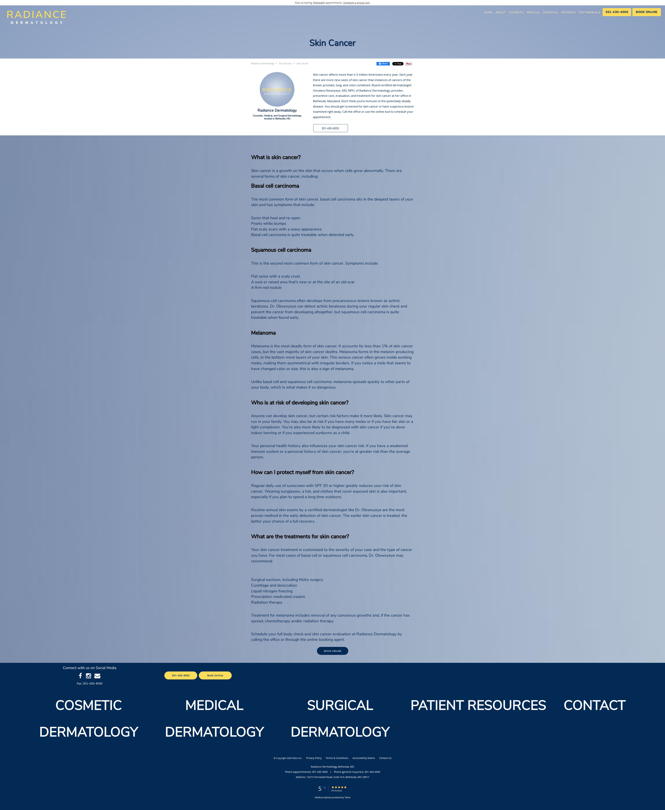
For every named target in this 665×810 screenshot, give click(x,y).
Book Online (332, 651)
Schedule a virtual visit (356, 2)
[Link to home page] (35, 17)
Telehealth (319, 2)
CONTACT (596, 705)
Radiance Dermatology (262, 63)
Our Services (285, 63)
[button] (330, 128)
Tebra (347, 797)
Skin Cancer (302, 63)
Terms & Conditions (337, 758)
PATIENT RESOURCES (478, 705)
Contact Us (385, 758)
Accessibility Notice (364, 758)
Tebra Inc (297, 758)
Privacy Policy (314, 758)
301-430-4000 (181, 675)
